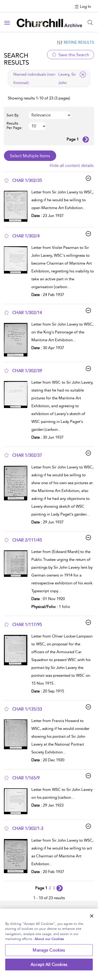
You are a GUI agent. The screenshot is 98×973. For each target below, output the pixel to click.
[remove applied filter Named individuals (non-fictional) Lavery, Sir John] (83, 74)
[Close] (91, 916)
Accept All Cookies (49, 964)
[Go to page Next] (59, 888)
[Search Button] (90, 22)
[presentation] (15, 206)
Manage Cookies (49, 950)
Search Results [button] (16, 59)
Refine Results (79, 42)
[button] (6, 180)
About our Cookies (49, 939)
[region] (49, 941)
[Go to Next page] (86, 139)
